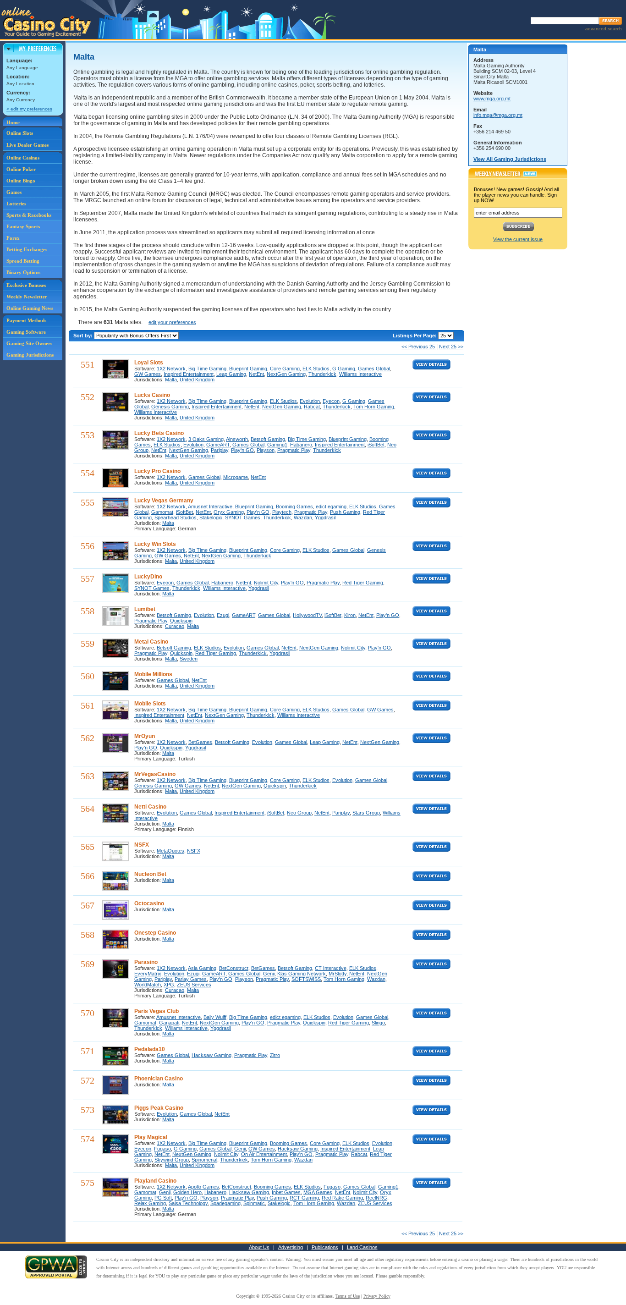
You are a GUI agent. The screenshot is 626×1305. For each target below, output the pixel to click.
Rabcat (312, 406)
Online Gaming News (29, 308)
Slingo (378, 1022)
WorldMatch (147, 984)
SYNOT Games (242, 517)
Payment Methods (26, 320)
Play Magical (150, 1137)
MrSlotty (337, 973)
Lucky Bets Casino (159, 433)
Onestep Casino (155, 933)
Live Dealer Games (27, 145)
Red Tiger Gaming (362, 582)
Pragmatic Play (293, 450)
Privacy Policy (376, 1296)
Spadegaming (225, 1203)
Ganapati (169, 1022)
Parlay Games (191, 979)
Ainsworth (237, 439)
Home (13, 122)
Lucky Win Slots (155, 544)
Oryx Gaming (229, 512)
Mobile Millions (153, 674)
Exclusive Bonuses (26, 285)
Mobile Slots (150, 703)
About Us (259, 1247)
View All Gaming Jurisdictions (509, 159)
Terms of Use (347, 1296)
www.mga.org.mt (492, 98)
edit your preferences (172, 322)
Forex (13, 238)
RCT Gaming (304, 1197)
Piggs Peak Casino (158, 1108)
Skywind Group (171, 1159)
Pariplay (219, 450)
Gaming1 (277, 444)
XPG (169, 984)
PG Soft (163, 1197)
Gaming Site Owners (29, 343)
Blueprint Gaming (248, 368)
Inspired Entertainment (189, 374)
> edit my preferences (29, 108)
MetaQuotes (170, 850)
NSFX (141, 845)
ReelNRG (376, 1197)
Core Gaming (285, 368)
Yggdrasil (325, 517)
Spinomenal (204, 1159)
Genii (269, 973)
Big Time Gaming (207, 368)
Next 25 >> (451, 346)
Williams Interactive (360, 374)
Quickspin (181, 620)
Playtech (281, 512)
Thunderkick (322, 374)
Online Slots (19, 133)
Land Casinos (362, 1247)
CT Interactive (330, 968)
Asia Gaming (202, 968)
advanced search (603, 28)
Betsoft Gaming (268, 439)
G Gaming (343, 368)
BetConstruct (233, 968)
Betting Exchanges (26, 249)
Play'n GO (242, 450)
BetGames (200, 742)
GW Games (147, 374)
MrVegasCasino (155, 774)
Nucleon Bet (150, 874)
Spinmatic (254, 1203)
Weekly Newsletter (26, 296)
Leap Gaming (231, 374)
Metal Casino (151, 642)
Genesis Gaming (170, 406)
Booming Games (294, 506)
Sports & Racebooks (28, 215)
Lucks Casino (152, 395)
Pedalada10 (149, 1049)
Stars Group (366, 812)
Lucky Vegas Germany (163, 500)
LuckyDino (148, 576)
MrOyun (144, 736)
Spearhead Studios (175, 517)
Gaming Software (26, 332)
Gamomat (162, 512)
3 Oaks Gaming (206, 439)
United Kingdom (197, 379)
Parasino (146, 962)
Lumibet (144, 609)
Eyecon (331, 401)
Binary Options (23, 272)
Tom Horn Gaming (373, 406)
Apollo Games (203, 1186)
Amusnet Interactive (210, 506)
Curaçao (174, 626)
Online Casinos (22, 157)
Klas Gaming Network (301, 973)
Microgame (235, 477)
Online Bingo (20, 180)
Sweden (189, 658)
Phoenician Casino (158, 1078)
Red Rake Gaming (342, 1197)
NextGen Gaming (286, 374)
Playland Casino (155, 1181)
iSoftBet (376, 444)
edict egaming (331, 506)
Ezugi (223, 615)
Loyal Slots (148, 362)
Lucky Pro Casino (157, 471)
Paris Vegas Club (156, 1011)
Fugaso (162, 1148)
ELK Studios (315, 368)
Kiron (350, 615)
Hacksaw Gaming (211, 1055)
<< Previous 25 (418, 346)
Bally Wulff (214, 1017)
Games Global (374, 368)
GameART (218, 444)
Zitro (275, 1055)
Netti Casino (150, 807)
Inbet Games (286, 1192)
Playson (266, 450)
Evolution (310, 401)
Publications (325, 1247)
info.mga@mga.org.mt (497, 115)
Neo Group (299, 812)
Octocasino (149, 903)
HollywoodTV (307, 615)
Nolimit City (266, 582)
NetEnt (256, 374)
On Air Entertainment (264, 1154)
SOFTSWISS (306, 979)
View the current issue (518, 239)
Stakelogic (210, 517)
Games (14, 192)
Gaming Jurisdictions (30, 355)
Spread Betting (22, 261)
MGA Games (317, 1192)
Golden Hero (187, 1192)
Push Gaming (345, 512)
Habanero (301, 444)
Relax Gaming (150, 1203)
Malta (171, 379)
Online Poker (21, 169)
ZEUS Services (194, 984)
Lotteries (16, 203)
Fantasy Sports (23, 226)
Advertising (290, 1247)
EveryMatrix (147, 973)
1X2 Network (171, 368)
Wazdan (303, 517)
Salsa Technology (188, 1203)
